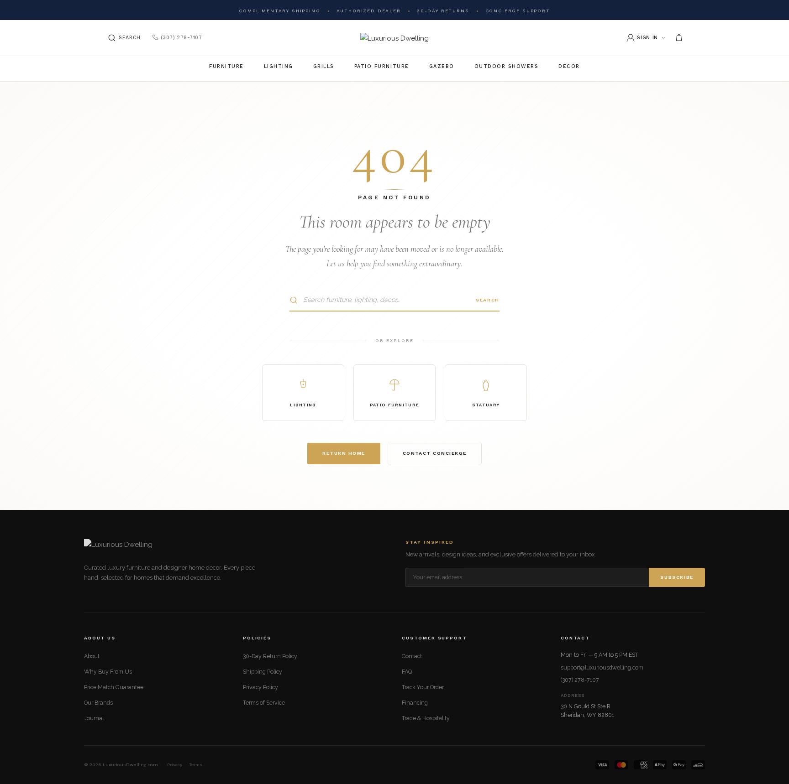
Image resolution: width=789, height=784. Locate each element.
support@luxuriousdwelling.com (602, 667)
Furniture (226, 66)
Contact (412, 656)
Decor (569, 66)
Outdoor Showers (506, 66)
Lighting (278, 66)
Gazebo (441, 66)
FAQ (407, 671)
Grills (323, 66)
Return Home (343, 453)
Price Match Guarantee (113, 687)
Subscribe (677, 577)
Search (488, 300)
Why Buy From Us (108, 671)
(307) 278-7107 (181, 38)
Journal (94, 718)
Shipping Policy (262, 671)
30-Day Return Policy (270, 656)
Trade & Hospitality (426, 718)
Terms (195, 764)
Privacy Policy (260, 687)
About (92, 656)
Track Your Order (423, 687)
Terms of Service (264, 702)
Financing (415, 702)
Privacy (174, 764)
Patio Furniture (381, 66)
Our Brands (98, 702)
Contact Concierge (435, 453)
